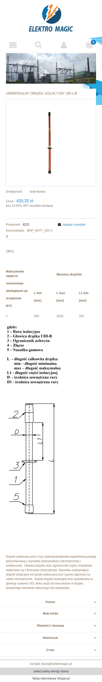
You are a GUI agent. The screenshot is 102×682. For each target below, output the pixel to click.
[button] (13, 45)
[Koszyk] (89, 45)
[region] (51, 68)
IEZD (26, 224)
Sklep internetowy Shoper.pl (51, 678)
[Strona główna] (51, 17)
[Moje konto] (63, 45)
